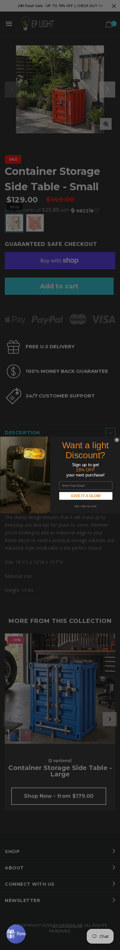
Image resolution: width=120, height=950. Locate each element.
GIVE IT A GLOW (85, 496)
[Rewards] (16, 934)
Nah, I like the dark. (85, 506)
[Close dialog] (117, 440)
